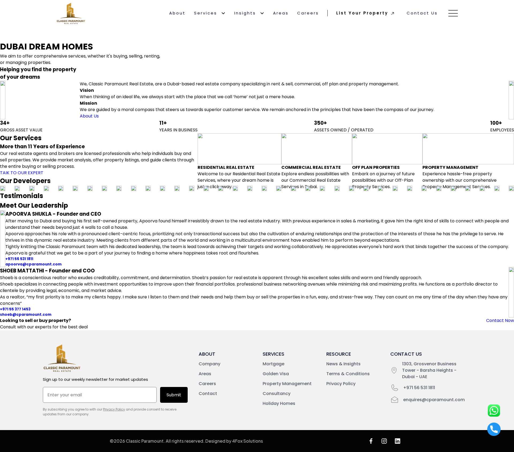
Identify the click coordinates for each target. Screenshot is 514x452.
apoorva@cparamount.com (33, 264)
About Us (89, 116)
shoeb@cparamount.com (25, 314)
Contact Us (422, 13)
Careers (308, 13)
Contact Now (500, 320)
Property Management (287, 384)
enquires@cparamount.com (434, 400)
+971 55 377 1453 (15, 309)
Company (209, 364)
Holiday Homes (279, 403)
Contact (208, 393)
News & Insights (343, 364)
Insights (245, 13)
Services (205, 13)
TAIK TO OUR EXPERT (21, 173)
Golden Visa (276, 374)
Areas (281, 13)
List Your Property (362, 13)
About (177, 13)
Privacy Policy (114, 409)
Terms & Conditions (348, 374)
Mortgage (273, 364)
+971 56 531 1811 (19, 258)
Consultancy (276, 393)
